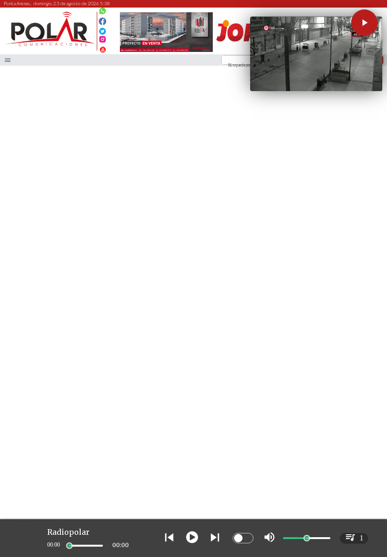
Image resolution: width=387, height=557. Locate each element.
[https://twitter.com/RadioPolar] (103, 29)
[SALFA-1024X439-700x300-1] (166, 51)
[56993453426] (103, 13)
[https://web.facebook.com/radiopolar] (103, 21)
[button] (364, 22)
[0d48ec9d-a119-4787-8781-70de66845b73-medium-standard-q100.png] (50, 45)
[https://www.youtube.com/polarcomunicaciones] (103, 48)
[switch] (243, 538)
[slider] (69, 545)
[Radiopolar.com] (8, 60)
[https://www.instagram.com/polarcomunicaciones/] (103, 41)
